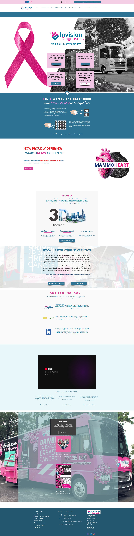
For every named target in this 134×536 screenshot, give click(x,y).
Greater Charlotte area (68, 515)
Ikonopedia (58, 328)
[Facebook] (26, 2)
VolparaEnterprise (60, 304)
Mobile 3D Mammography (78, 198)
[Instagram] (31, 2)
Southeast (48, 200)
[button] (70, 8)
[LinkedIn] (28, 2)
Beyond (70, 524)
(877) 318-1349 (67, 2)
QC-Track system (61, 316)
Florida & (64, 524)
